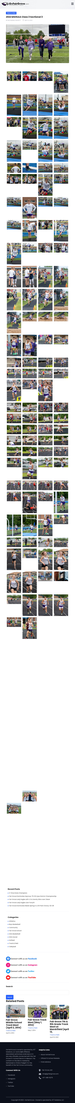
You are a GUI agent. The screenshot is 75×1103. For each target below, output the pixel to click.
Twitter (10, 1082)
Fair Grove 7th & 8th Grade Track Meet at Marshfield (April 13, (59, 1026)
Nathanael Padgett (14, 20)
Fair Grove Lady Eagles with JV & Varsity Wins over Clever (29, 899)
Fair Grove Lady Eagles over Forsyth (22, 903)
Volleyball (12, 947)
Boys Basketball (14, 924)
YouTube (11, 1086)
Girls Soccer (13, 937)
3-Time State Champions (18, 893)
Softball (12, 940)
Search (9, 986)
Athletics (12, 921)
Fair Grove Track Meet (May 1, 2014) (37, 1022)
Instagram (11, 1079)
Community (13, 927)
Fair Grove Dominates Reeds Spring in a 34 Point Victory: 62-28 (31, 906)
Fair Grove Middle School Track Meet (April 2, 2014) (14, 1024)
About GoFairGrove (48, 1055)
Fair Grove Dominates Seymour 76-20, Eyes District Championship (32, 896)
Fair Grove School (15, 931)
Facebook (11, 1075)
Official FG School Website (50, 1058)
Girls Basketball (14, 934)
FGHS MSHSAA (46, 1062)
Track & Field (11, 13)
